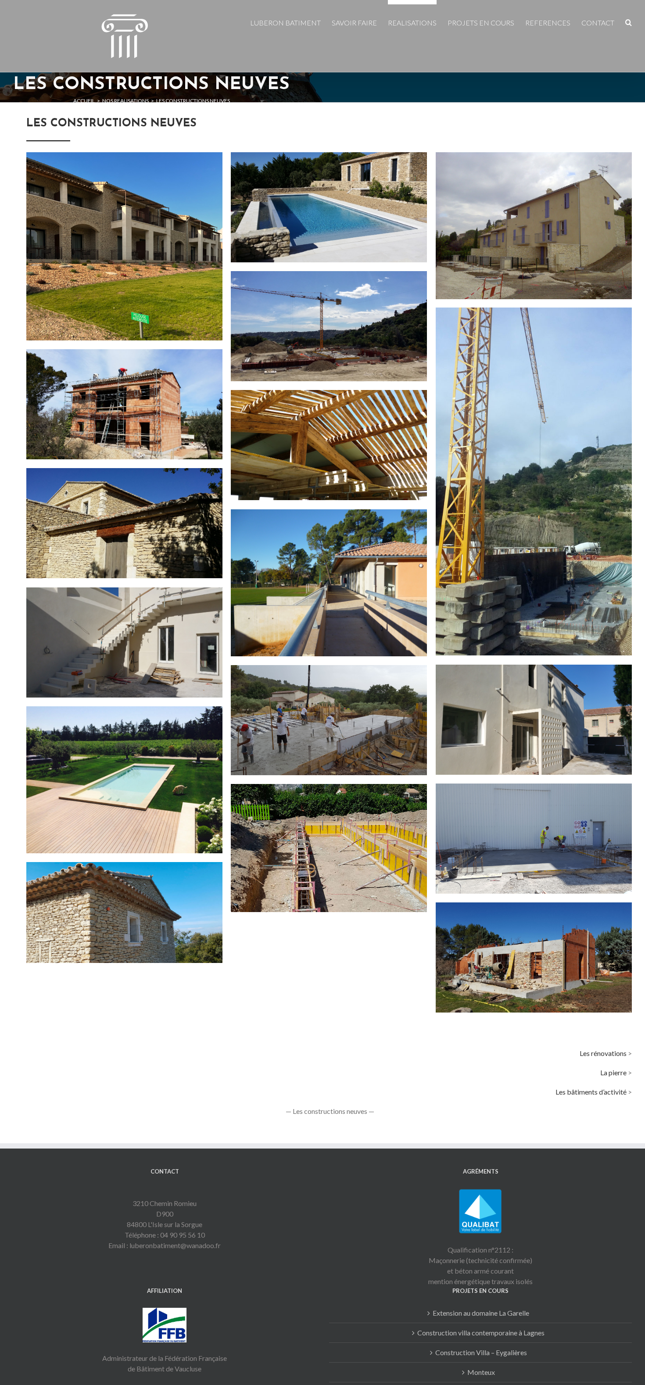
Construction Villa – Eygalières (481, 1352)
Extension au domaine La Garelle (481, 1313)
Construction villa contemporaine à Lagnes (481, 1332)
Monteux (481, 1372)
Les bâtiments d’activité (591, 1092)
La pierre (613, 1072)
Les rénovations (603, 1053)
